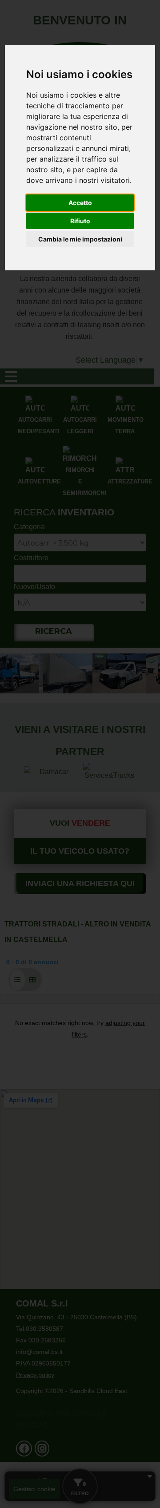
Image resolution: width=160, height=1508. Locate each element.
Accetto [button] (80, 202)
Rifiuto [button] (80, 221)
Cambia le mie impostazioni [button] (80, 239)
